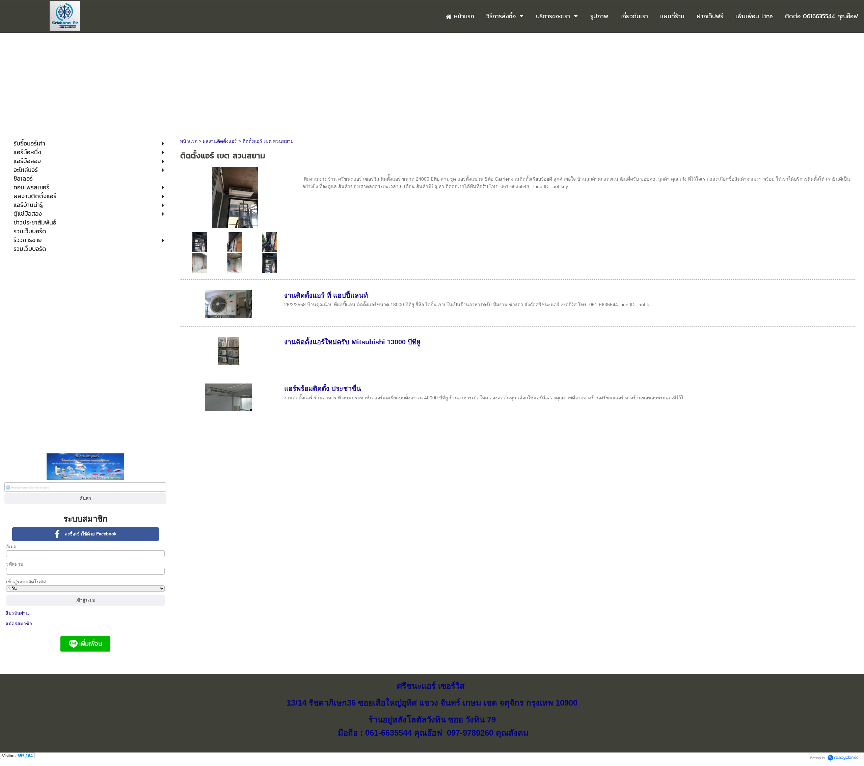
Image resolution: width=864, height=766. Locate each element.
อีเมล (11, 546)
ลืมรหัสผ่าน (17, 613)
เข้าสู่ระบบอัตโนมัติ (26, 581)
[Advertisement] (432, 83)
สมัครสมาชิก (18, 623)
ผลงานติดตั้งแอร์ (220, 141)
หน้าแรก (188, 141)
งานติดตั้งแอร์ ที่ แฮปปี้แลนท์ (326, 295)
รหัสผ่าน (15, 564)
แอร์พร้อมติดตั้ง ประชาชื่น (322, 388)
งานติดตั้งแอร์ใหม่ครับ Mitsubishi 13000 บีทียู (352, 342)
